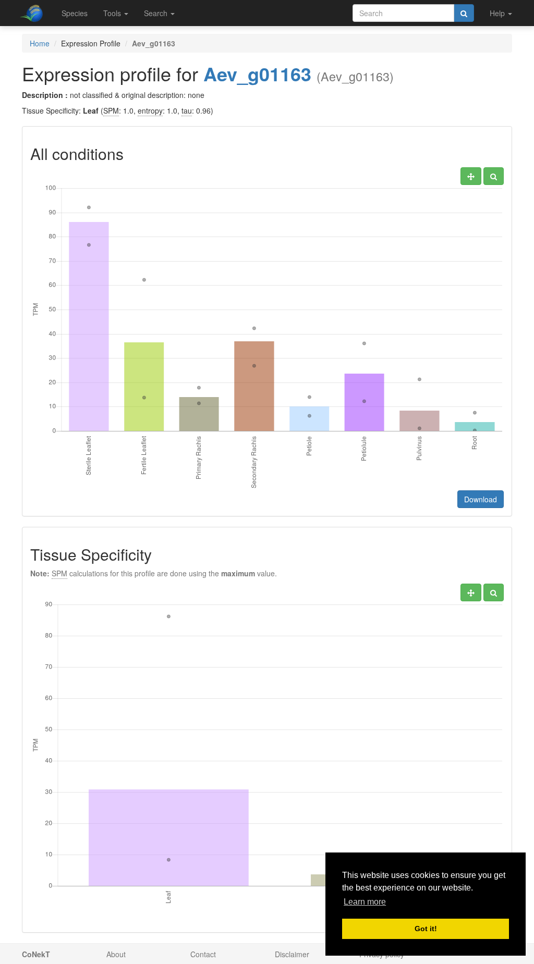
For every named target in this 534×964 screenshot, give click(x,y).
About (116, 954)
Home (40, 43)
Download (480, 499)
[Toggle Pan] (470, 176)
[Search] (464, 13)
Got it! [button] (426, 928)
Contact (203, 954)
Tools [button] (113, 13)
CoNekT (36, 954)
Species (75, 13)
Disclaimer (292, 954)
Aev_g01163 (257, 73)
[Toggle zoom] (493, 176)
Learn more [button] (365, 901)
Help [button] (498, 13)
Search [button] (156, 13)
